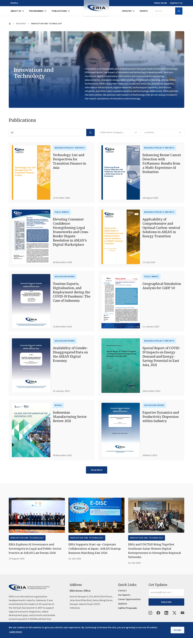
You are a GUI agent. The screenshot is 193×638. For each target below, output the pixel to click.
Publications (59, 11)
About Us (16, 11)
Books (58, 405)
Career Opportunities (129, 599)
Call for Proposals (127, 608)
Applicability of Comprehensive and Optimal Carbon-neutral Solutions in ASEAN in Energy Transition (161, 227)
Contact (122, 590)
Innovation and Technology (27, 537)
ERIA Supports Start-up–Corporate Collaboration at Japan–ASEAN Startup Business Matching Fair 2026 (94, 549)
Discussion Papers (65, 276)
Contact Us (176, 3)
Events (144, 11)
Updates (127, 11)
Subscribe (166, 602)
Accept (177, 630)
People (14, 3)
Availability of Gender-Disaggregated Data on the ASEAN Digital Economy (70, 354)
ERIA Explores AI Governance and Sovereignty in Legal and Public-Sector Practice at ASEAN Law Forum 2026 (35, 549)
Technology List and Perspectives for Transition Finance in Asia (69, 161)
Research (21, 23)
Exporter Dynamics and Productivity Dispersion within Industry (160, 417)
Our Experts (124, 595)
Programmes (36, 11)
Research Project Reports (70, 147)
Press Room (160, 3)
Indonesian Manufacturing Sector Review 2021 (70, 417)
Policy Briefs (62, 212)
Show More (96, 470)
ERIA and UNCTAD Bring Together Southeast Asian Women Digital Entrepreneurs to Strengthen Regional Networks (154, 551)
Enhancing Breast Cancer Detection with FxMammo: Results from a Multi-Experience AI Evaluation (161, 163)
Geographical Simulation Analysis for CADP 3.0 (161, 286)
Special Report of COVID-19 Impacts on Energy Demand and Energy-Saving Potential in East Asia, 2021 (161, 356)
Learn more (15, 631)
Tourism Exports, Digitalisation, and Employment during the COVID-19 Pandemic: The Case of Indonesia (71, 292)
